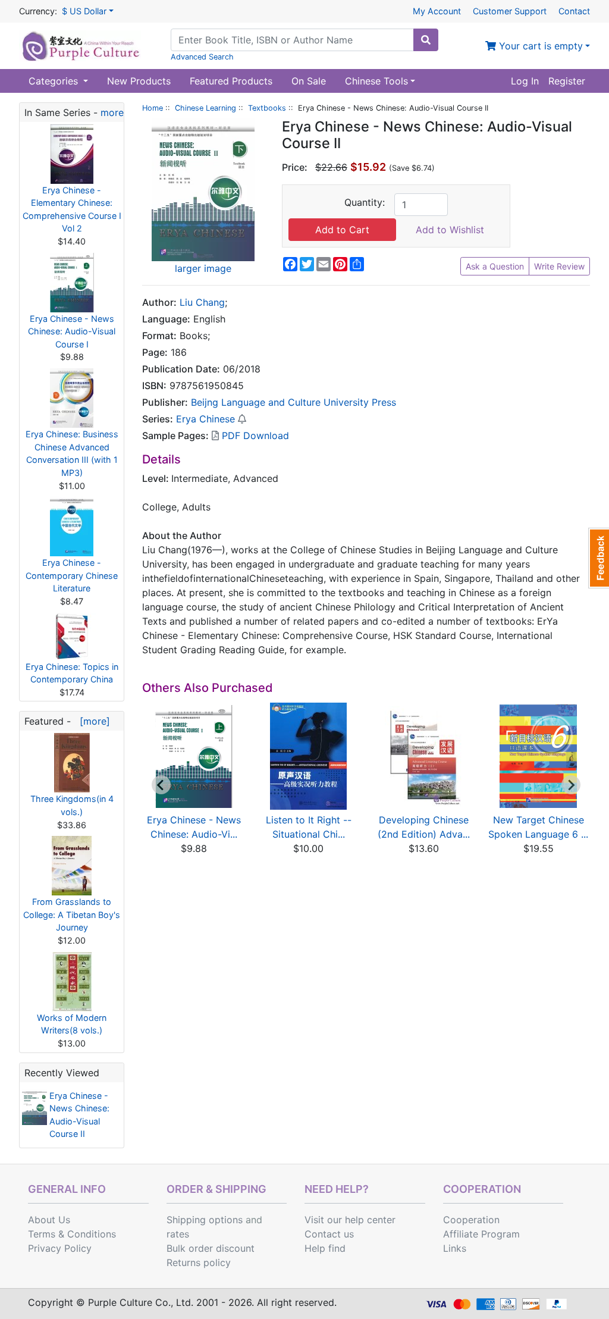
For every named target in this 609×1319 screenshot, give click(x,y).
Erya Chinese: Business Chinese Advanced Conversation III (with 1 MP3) (72, 453)
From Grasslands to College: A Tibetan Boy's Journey (71, 914)
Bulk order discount (211, 1248)
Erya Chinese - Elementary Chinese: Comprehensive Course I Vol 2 (72, 209)
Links (454, 1248)
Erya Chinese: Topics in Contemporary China (72, 673)
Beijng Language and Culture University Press (293, 402)
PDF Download (254, 435)
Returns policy (199, 1262)
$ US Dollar (84, 11)
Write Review (559, 266)
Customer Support (510, 11)
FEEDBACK (598, 558)
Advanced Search (202, 56)
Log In (525, 81)
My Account (437, 11)
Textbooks (267, 108)
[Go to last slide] (161, 784)
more (112, 112)
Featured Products (231, 81)
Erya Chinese (205, 419)
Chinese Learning (205, 108)
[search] (425, 40)
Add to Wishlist (450, 230)
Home (152, 108)
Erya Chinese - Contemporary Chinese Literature (72, 575)
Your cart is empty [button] (539, 46)
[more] (92, 721)
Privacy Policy (60, 1248)
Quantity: (364, 202)
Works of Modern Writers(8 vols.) (71, 1024)
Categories (55, 81)
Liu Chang (202, 302)
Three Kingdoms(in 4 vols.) (72, 805)
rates (178, 1234)
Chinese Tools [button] (376, 81)
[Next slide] (570, 784)
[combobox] (292, 40)
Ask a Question (495, 266)
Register (566, 81)
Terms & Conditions (72, 1234)
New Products (139, 81)
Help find (325, 1248)
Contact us (329, 1234)
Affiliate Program (481, 1234)
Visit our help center (349, 1220)
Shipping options (205, 1220)
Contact (574, 11)
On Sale (308, 81)
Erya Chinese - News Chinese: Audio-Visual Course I (71, 331)
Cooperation (471, 1220)
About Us (49, 1220)
